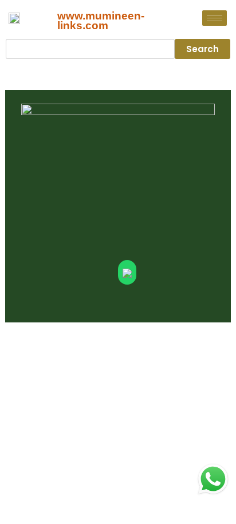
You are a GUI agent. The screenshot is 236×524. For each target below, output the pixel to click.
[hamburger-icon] (214, 18)
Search (202, 49)
